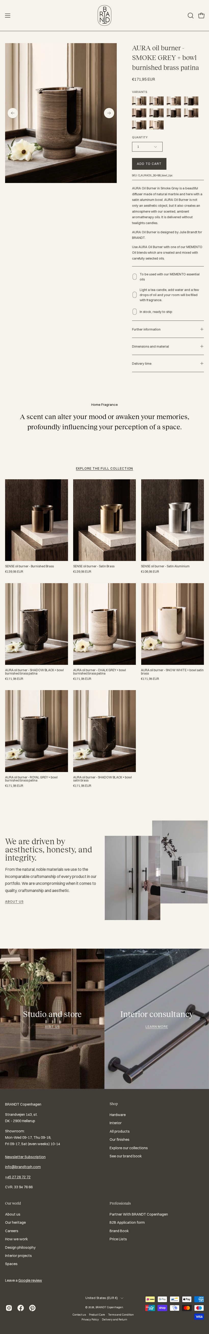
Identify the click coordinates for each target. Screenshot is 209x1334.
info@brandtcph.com (23, 1167)
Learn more (157, 1026)
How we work (16, 1239)
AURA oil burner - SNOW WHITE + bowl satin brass (172, 672)
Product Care (97, 1314)
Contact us (79, 1314)
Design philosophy (20, 1247)
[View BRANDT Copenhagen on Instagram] (9, 1308)
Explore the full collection (104, 468)
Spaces (11, 1264)
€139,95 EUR (14, 571)
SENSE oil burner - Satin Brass (93, 566)
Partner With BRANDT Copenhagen (139, 1214)
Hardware (118, 1114)
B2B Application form (127, 1222)
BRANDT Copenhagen (109, 1307)
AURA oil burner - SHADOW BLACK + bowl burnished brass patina (34, 672)
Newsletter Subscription (25, 1157)
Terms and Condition (121, 1314)
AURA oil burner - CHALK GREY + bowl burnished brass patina (99, 672)
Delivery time (141, 363)
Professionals (120, 1203)
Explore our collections (129, 1148)
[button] (190, 15)
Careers (11, 1230)
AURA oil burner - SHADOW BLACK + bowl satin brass (102, 779)
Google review (30, 1280)
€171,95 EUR (14, 678)
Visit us (52, 1026)
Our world (13, 1203)
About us (14, 901)
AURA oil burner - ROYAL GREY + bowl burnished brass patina (31, 779)
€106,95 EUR (150, 571)
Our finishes (119, 1139)
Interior (116, 1123)
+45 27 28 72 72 (18, 1177)
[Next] (109, 113)
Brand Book (119, 1230)
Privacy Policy (90, 1319)
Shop (114, 1104)
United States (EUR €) (101, 1298)
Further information (146, 329)
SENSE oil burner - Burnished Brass (29, 566)
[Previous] (13, 113)
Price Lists (118, 1239)
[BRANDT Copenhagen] (104, 15)
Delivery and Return (114, 1319)
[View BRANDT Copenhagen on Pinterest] (32, 1308)
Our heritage (15, 1222)
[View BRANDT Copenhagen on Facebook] (20, 1308)
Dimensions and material (150, 346)
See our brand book (126, 1156)
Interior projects (18, 1255)
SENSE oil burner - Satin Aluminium (165, 566)
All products (120, 1131)
